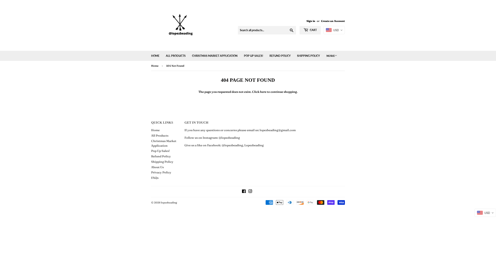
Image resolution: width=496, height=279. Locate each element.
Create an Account (333, 21)
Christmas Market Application (215, 55)
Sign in (311, 21)
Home (155, 55)
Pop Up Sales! (253, 55)
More (330, 56)
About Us (157, 167)
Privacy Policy (161, 172)
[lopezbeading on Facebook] (244, 192)
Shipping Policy (308, 55)
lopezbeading (169, 202)
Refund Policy (280, 55)
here (263, 92)
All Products (176, 55)
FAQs (154, 178)
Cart (313, 30)
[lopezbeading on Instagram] (250, 192)
